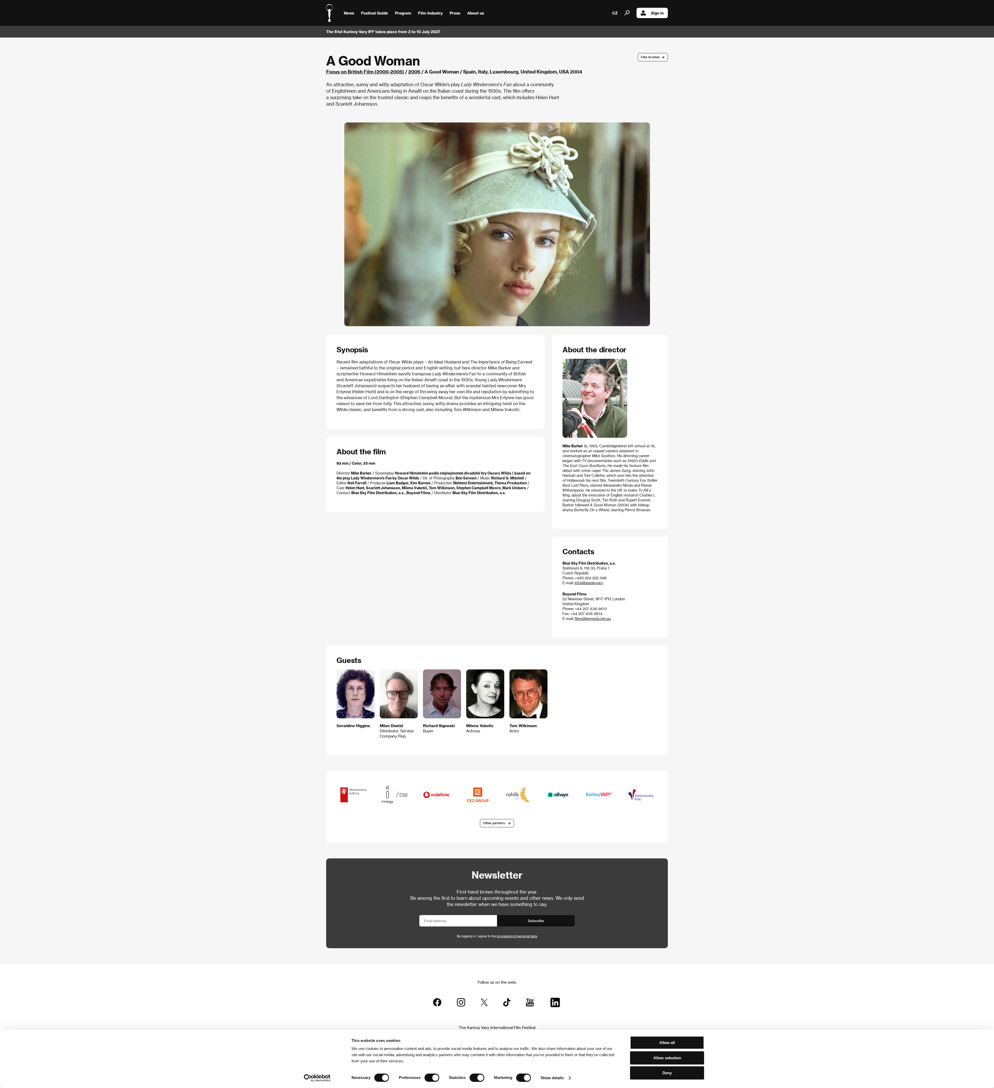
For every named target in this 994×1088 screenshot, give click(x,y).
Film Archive (650, 57)
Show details (552, 1078)
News (349, 13)
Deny (667, 1073)
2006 (414, 71)
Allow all (667, 1042)
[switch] (432, 1078)
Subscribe (536, 921)
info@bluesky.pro (589, 583)
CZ (615, 13)
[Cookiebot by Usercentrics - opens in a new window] (317, 1078)
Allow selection (667, 1058)
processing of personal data (517, 936)
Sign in (657, 13)
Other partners (494, 823)
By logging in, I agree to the (497, 936)
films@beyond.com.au (593, 618)
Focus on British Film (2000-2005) (365, 71)
